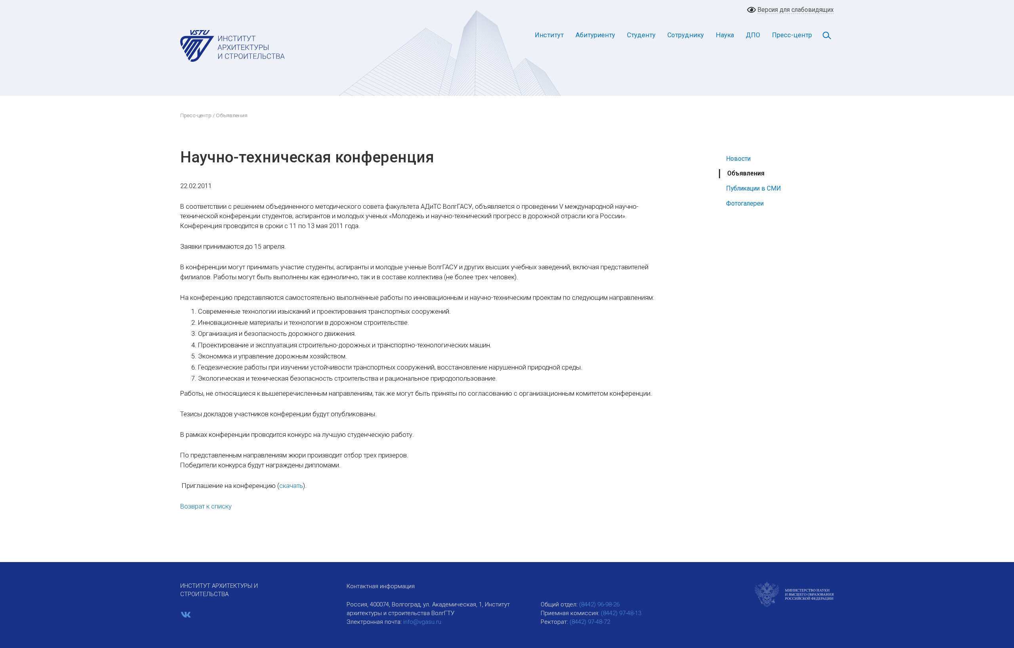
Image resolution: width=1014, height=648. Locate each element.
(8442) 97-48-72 (590, 621)
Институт (549, 35)
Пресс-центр (792, 35)
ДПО (753, 35)
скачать (291, 486)
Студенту (641, 35)
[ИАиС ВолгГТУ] (232, 45)
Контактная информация (381, 586)
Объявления (745, 173)
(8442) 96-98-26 (599, 604)
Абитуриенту (595, 35)
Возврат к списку (206, 506)
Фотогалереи (745, 203)
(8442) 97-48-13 (621, 613)
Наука (725, 35)
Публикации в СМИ (753, 188)
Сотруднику (685, 35)
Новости (738, 158)
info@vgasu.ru (422, 621)
